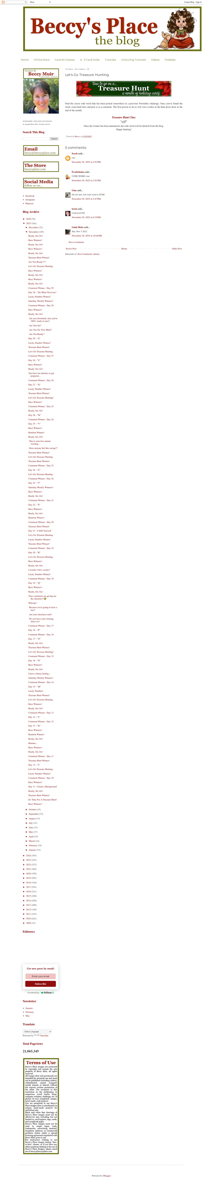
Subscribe (40, 983)
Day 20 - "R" (34, 552)
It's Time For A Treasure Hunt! (42, 799)
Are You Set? (34, 325)
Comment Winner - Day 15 (41, 656)
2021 (29, 868)
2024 (29, 855)
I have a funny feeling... (39, 673)
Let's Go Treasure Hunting (40, 266)
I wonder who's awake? (39, 569)
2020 (29, 873)
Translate (44, 1035)
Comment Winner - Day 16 (41, 634)
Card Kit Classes (65, 59)
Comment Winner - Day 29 (41, 287)
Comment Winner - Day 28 (41, 305)
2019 (29, 877)
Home (25, 59)
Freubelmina (78, 171)
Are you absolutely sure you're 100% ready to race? (42, 319)
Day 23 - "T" (34, 482)
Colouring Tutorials (133, 59)
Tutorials (110, 59)
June (31, 827)
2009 (29, 922)
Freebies (170, 59)
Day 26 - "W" (34, 415)
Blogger (107, 1175)
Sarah (75, 153)
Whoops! (32, 602)
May (31, 831)
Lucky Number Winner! (39, 296)
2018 (29, 882)
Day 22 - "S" (34, 504)
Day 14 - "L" (34, 716)
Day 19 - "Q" (34, 582)
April (31, 836)
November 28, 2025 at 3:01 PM (86, 180)
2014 (29, 900)
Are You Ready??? (37, 261)
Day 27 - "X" (34, 384)
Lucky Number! (35, 690)
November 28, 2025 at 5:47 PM (86, 198)
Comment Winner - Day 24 (41, 419)
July (31, 822)
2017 (29, 886)
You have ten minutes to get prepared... (41, 374)
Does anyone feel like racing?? (43, 448)
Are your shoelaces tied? (40, 614)
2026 (29, 218)
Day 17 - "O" (34, 638)
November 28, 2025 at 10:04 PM (87, 235)
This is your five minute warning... (39, 442)
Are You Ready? (36, 333)
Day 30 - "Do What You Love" (42, 292)
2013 (29, 904)
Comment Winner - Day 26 (41, 380)
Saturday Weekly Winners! (40, 300)
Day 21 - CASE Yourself (39, 530)
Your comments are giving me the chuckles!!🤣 (42, 597)
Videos (155, 59)
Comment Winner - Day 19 (41, 548)
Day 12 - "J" (34, 764)
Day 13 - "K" (34, 725)
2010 (29, 918)
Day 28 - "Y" (34, 360)
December (34, 227)
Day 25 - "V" (34, 423)
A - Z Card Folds (90, 59)
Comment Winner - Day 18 (41, 578)
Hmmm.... (33, 743)
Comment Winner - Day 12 (41, 721)
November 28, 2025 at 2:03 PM (86, 161)
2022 (29, 864)
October (33, 809)
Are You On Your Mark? (40, 329)
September (34, 813)
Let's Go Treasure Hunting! (40, 397)
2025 (29, 223)
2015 (29, 895)
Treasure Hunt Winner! (39, 257)
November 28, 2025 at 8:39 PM (86, 217)
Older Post (177, 248)
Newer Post (71, 248)
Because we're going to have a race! (42, 608)
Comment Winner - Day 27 (41, 355)
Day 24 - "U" (34, 469)
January (33, 849)
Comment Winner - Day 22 (41, 478)
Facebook (30, 195)
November (34, 231)
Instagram (30, 199)
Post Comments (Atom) (88, 253)
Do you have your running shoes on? (40, 620)
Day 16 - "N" (34, 660)
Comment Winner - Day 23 (41, 465)
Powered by (33, 992)
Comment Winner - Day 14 (41, 682)
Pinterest (29, 203)
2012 (29, 909)
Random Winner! (36, 432)
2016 (29, 891)
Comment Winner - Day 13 (41, 712)
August (32, 818)
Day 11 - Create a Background (42, 786)
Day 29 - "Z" (34, 338)
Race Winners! (35, 240)
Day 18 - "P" (34, 629)
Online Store (42, 59)
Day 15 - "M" (34, 686)
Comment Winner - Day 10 (41, 777)
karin (74, 208)
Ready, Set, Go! (35, 235)
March (32, 840)
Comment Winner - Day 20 (41, 522)
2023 (29, 859)
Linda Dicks (77, 227)
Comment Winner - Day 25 (41, 406)
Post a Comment (76, 241)
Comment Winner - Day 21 (41, 500)
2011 (29, 913)
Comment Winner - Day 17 (41, 625)
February (33, 845)
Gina (74, 190)
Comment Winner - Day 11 (41, 756)
